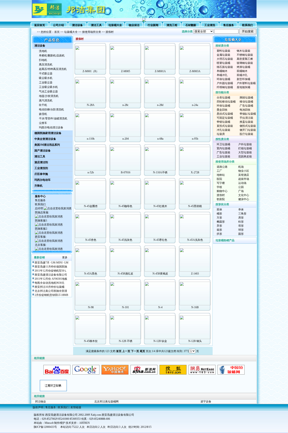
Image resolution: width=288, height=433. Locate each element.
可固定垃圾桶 (225, 117)
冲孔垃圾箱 (223, 130)
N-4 (160, 307)
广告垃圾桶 (246, 105)
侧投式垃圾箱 (248, 125)
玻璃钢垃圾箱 (245, 63)
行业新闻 (153, 25)
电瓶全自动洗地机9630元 (49, 282)
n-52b (91, 172)
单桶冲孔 (222, 75)
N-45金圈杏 (91, 206)
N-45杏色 (90, 239)
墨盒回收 (222, 109)
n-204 (125, 138)
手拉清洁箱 (246, 117)
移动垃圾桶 (246, 101)
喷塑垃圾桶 (223, 63)
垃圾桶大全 (115, 25)
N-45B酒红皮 (125, 273)
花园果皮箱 (245, 156)
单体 (241, 209)
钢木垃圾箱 (243, 50)
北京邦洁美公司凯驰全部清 (51, 290)
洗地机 (43, 51)
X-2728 (195, 172)
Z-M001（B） (91, 71)
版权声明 (38, 407)
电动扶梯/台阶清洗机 (51, 109)
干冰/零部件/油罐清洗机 (53, 118)
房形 (241, 217)
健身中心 (243, 199)
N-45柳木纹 (91, 341)
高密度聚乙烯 (245, 58)
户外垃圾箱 (245, 144)
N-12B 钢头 (195, 341)
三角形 (242, 213)
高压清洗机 (45, 64)
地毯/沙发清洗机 (48, 96)
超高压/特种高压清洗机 (53, 69)
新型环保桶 (243, 79)
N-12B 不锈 (125, 341)
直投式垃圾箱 (225, 125)
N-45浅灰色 (125, 239)
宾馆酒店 (243, 174)
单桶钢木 (222, 71)
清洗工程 (171, 25)
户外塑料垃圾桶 (246, 83)
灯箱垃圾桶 (245, 148)
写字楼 (221, 183)
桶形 (219, 213)
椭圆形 (221, 221)
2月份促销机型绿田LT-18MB (51, 295)
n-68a (160, 138)
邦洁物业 (40, 401)
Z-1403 (195, 273)
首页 (57, 31)
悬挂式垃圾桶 (225, 113)
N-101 (125, 307)
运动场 (242, 183)
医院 (219, 179)
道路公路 (222, 166)
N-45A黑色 (90, 273)
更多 (65, 257)
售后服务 (228, 25)
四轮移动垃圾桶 (226, 101)
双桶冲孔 (242, 75)
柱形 (241, 221)
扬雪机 (43, 114)
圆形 (241, 233)
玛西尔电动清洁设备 (51, 127)
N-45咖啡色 (125, 206)
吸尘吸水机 (45, 78)
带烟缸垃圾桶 (248, 113)
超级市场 (243, 179)
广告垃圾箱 (223, 152)
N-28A (90, 105)
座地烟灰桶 (243, 87)
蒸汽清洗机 (45, 100)
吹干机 (43, 105)
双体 (219, 209)
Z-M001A (160, 71)
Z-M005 (125, 71)
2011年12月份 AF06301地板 (51, 278)
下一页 (135, 351)
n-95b (195, 138)
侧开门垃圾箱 (248, 130)
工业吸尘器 (45, 82)
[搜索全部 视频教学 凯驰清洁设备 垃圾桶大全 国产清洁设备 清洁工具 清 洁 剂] (224, 31)
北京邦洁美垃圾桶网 (106, 401)
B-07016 (125, 172)
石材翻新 (190, 25)
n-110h (90, 138)
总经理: (39, 208)
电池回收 (245, 109)
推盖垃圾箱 (246, 121)
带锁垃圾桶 (223, 121)
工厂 (219, 170)
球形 (241, 229)
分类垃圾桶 (223, 97)
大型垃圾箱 (245, 152)
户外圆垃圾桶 (225, 83)
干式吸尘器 (45, 73)
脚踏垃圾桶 (246, 97)
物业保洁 (134, 25)
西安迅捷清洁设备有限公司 (51, 274)
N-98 (91, 307)
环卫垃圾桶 (223, 144)
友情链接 (75, 407)
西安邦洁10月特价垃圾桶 (49, 286)
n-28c (125, 105)
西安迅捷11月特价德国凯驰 (51, 266)
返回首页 (39, 25)
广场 (241, 191)
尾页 (142, 351)
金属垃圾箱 (223, 54)
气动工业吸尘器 (48, 91)
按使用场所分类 (91, 31)
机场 (241, 166)
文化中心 (243, 195)
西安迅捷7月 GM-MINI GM (51, 262)
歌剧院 (221, 199)
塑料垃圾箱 (223, 50)
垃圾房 (221, 134)
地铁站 (221, 174)
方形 (219, 217)
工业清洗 (209, 25)
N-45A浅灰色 (195, 239)
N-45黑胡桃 (195, 206)
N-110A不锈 (160, 172)
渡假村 (110, 31)
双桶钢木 (242, 71)
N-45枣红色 (160, 239)
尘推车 (43, 123)
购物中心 (222, 191)
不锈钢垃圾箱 (245, 54)
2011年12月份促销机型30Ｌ (51, 270)
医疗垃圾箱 (246, 134)
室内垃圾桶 (223, 148)
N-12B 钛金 (160, 341)
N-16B (195, 307)
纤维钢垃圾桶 (225, 87)
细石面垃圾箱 (225, 67)
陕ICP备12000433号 (45, 427)
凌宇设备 (205, 401)
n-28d (160, 105)
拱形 (219, 233)
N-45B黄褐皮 (160, 273)
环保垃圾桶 (223, 79)
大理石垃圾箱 (225, 58)
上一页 (126, 351)
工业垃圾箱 (223, 156)
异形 (219, 225)
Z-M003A (194, 71)
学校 (219, 187)
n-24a (195, 105)
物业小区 (243, 170)
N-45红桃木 (160, 206)
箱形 (219, 229)
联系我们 (247, 25)
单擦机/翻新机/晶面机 (52, 55)
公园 (241, 187)
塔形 (241, 225)
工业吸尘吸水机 (48, 87)
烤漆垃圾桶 (243, 67)
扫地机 (43, 60)
